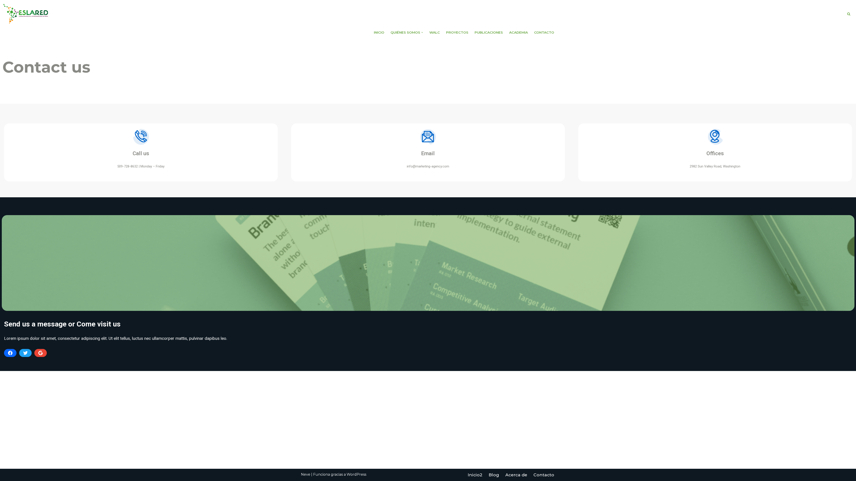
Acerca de (516, 474)
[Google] (40, 353)
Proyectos (457, 32)
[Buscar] (848, 14)
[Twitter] (25, 353)
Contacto (544, 32)
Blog (494, 474)
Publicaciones (489, 32)
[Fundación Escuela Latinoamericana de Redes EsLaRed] (25, 14)
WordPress (356, 474)
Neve (305, 474)
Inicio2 (475, 474)
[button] (422, 32)
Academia (518, 32)
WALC (434, 32)
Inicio (379, 32)
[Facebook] (10, 353)
